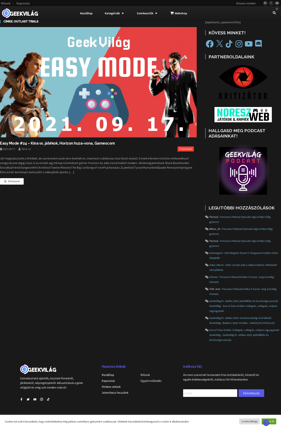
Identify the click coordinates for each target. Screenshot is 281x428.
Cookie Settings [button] (249, 421)
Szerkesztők (145, 13)
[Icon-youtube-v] (34, 399)
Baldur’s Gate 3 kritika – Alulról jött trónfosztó (249, 323)
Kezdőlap (86, 13)
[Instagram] (277, 9)
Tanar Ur (26, 149)
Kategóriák (112, 13)
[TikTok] (229, 43)
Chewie (213, 277)
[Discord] (258, 43)
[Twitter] (271, 3)
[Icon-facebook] (21, 399)
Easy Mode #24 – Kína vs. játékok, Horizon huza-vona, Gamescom (57, 143)
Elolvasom (14, 181)
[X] (219, 43)
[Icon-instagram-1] (41, 399)
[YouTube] (277, 3)
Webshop (181, 13)
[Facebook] (209, 43)
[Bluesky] (265, 3)
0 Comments (185, 148)
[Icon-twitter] (28, 399)
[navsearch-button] (274, 13)
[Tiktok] (48, 399)
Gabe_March (216, 265)
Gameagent (216, 253)
